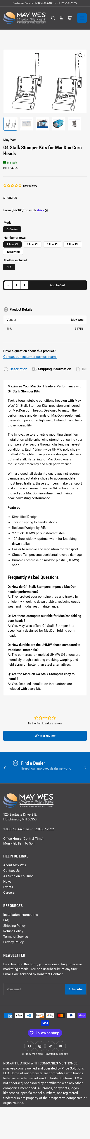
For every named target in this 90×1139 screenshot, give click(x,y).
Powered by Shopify (56, 1053)
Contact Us (11, 871)
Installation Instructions (20, 915)
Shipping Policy (14, 926)
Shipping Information (54, 369)
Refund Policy (13, 931)
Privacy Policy (13, 942)
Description (18, 369)
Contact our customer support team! (30, 357)
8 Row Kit (72, 244)
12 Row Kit (13, 251)
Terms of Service (15, 937)
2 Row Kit (12, 244)
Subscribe (76, 989)
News (7, 882)
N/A (9, 267)
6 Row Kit (52, 244)
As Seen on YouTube (18, 876)
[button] (12, 185)
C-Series (12, 229)
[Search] (53, 18)
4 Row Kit (32, 244)
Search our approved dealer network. (46, 768)
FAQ (6, 920)
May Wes (10, 140)
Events (8, 887)
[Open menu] (82, 18)
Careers (9, 893)
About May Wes (14, 865)
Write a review (45, 736)
